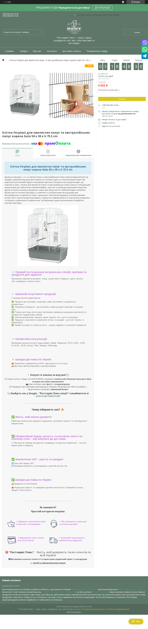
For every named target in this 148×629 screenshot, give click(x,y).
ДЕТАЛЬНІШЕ (102, 7)
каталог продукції (100, 592)
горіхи (51, 592)
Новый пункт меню (11, 585)
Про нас (37, 51)
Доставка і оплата (71, 51)
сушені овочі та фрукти (129, 589)
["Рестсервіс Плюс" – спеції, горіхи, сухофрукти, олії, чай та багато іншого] (74, 27)
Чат (138, 621)
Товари (23, 51)
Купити (122, 99)
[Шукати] (42, 32)
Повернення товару (97, 51)
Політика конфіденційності (117, 609)
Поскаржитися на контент (93, 609)
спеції (44, 592)
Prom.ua (88, 606)
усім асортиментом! (48, 396)
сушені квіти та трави (65, 592)
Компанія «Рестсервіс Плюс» (84, 589)
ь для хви (26, 177)
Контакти (52, 51)
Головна (9, 51)
